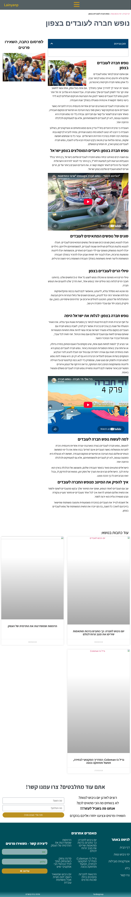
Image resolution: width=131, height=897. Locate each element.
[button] (52, 43)
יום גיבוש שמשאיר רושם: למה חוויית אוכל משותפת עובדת (61, 878)
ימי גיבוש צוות (116, 13)
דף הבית (126, 13)
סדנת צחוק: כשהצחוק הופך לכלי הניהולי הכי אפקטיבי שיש (62, 862)
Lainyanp (11, 4)
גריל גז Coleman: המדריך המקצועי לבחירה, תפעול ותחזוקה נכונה (98, 761)
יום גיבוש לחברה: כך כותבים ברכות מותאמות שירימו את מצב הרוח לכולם (98, 632)
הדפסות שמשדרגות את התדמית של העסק (32, 626)
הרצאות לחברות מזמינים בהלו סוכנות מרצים (88, 877)
